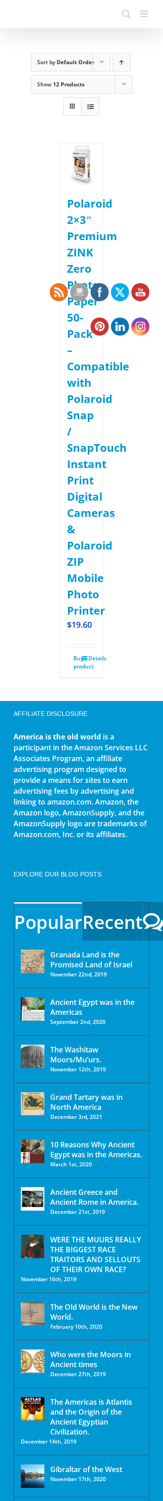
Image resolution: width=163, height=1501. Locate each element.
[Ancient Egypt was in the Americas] (32, 1009)
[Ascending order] (121, 62)
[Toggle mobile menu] (144, 14)
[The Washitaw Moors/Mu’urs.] (32, 1056)
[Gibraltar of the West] (32, 1476)
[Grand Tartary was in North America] (32, 1103)
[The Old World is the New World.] (32, 1314)
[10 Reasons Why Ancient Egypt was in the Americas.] (32, 1151)
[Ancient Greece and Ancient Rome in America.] (32, 1199)
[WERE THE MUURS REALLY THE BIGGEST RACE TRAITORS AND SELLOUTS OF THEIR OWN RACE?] (32, 1246)
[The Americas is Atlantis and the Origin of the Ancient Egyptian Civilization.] (32, 1409)
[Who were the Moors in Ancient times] (32, 1361)
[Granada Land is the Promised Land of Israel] (32, 961)
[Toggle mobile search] (126, 14)
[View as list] (90, 106)
